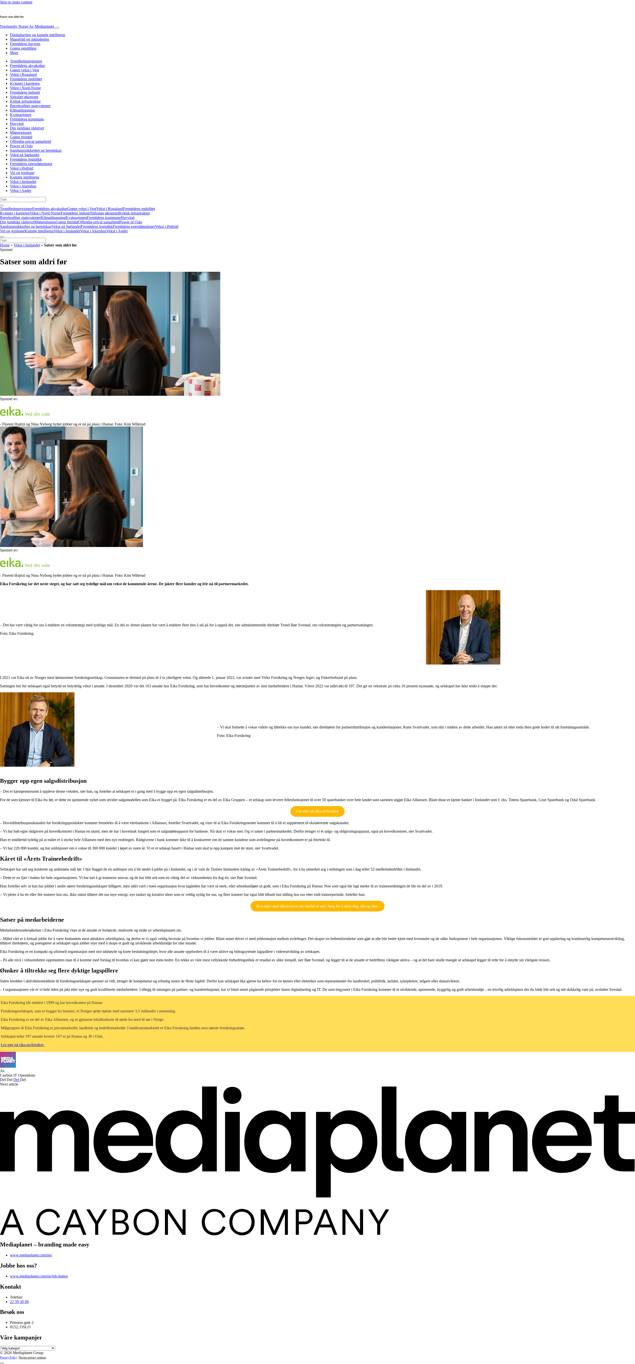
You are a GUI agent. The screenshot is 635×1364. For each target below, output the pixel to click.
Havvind (17, 123)
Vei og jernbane (22, 173)
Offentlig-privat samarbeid (30, 141)
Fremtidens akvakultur (27, 65)
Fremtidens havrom (25, 44)
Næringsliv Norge (27, 26)
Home (5, 245)
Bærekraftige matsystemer (30, 106)
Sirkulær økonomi (24, 97)
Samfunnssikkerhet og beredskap (36, 150)
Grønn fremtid (21, 137)
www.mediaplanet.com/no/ (31, 1255)
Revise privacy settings (32, 1357)
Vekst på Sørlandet (24, 155)
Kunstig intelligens (24, 177)
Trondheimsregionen (26, 61)
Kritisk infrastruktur (25, 101)
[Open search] (2, 205)
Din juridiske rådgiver (27, 128)
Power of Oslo (21, 146)
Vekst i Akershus (23, 186)
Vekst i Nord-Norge (25, 88)
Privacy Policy (8, 1357)
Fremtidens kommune (27, 119)
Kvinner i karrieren (25, 83)
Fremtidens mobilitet (26, 79)
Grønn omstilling (23, 48)
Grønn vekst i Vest (24, 70)
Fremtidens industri (25, 92)
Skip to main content (16, 2)
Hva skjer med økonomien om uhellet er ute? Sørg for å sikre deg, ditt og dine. (317, 906)
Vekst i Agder (20, 190)
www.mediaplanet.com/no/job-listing (39, 1276)
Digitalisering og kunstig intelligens (37, 35)
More (14, 53)
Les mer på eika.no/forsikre (317, 811)
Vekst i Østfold (21, 168)
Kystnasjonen (20, 115)
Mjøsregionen (21, 132)
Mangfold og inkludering (29, 39)
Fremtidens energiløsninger (31, 164)
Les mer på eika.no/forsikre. (22, 1045)
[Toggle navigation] (57, 28)
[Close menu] (2, 237)
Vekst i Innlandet (23, 182)
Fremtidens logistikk (26, 159)
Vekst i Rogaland (23, 74)
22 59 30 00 (19, 1302)
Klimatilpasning (22, 110)
